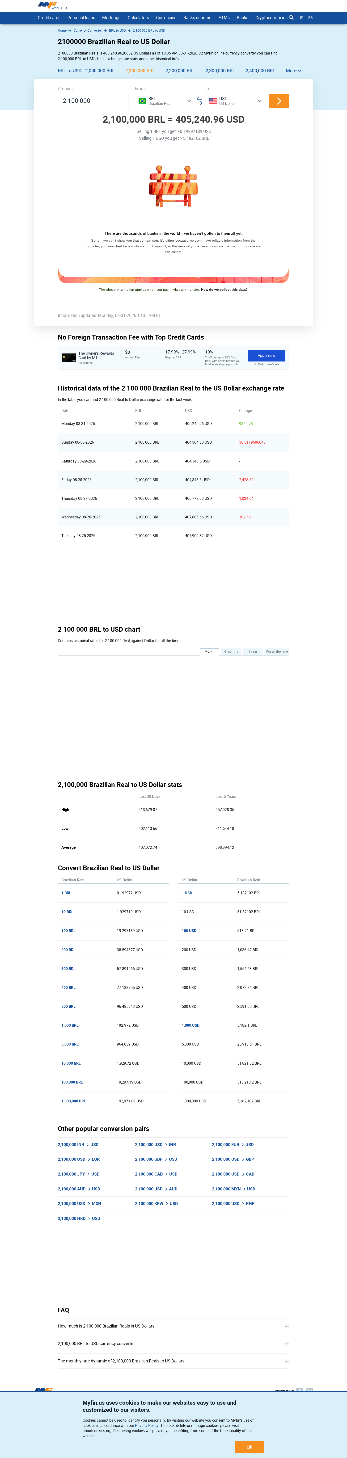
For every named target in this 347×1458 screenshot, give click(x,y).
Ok (249, 1447)
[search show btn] (291, 17)
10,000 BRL (71, 1063)
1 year (252, 652)
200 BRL (68, 950)
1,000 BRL (70, 1025)
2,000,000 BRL (100, 70)
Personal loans (81, 17)
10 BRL (67, 912)
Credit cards (49, 17)
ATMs (224, 17)
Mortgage (111, 17)
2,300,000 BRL (220, 70)
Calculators (138, 17)
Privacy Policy (146, 1425)
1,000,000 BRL (73, 1101)
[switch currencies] (279, 101)
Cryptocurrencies (271, 17)
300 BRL (68, 968)
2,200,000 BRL (180, 70)
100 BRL (68, 931)
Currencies (166, 17)
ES (310, 18)
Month (209, 652)
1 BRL (66, 893)
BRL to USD (70, 70)
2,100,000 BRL (140, 70)
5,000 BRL (70, 1044)
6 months (231, 652)
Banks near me (197, 17)
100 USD (189, 931)
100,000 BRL (72, 1082)
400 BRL (68, 987)
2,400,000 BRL (260, 70)
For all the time (277, 652)
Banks (242, 17)
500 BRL (68, 1006)
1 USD (187, 893)
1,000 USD (190, 1025)
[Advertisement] (173, 585)
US (301, 18)
